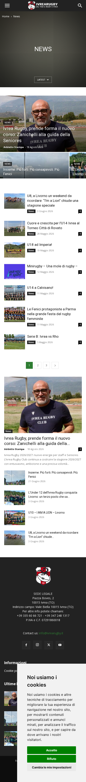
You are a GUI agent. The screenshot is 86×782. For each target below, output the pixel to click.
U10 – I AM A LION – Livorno (46, 512)
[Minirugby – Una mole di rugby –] (14, 271)
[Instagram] (37, 645)
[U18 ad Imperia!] (14, 250)
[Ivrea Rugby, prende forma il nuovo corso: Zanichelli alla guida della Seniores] (43, 124)
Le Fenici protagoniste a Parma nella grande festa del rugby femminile (51, 314)
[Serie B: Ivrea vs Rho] (14, 341)
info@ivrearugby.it (51, 633)
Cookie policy (13, 671)
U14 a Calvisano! (40, 288)
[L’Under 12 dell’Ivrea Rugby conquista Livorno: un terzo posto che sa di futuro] (14, 497)
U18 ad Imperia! (39, 245)
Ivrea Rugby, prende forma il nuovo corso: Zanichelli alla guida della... (37, 441)
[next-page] (55, 365)
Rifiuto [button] (51, 759)
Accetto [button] (51, 750)
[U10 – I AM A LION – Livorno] (14, 517)
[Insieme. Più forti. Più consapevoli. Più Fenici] (34, 170)
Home (5, 16)
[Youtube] (60, 645)
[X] (48, 645)
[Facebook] (26, 645)
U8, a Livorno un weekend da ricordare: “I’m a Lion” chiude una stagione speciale (52, 200)
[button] (7, 5)
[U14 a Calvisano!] (14, 293)
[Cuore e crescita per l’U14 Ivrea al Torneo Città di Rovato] (14, 228)
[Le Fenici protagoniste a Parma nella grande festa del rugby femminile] (14, 314)
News (7, 122)
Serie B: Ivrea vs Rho (43, 336)
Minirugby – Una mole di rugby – (52, 266)
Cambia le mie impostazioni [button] (51, 767)
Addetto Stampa (14, 147)
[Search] (80, 5)
